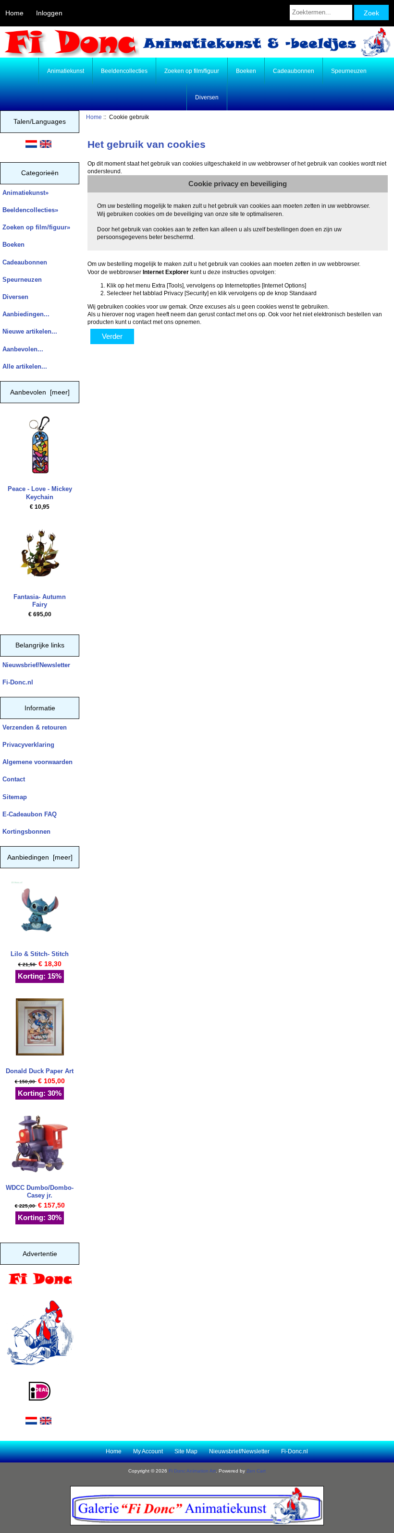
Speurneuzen (349, 71)
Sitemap (14, 797)
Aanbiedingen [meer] (40, 857)
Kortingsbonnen (26, 831)
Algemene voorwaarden (37, 762)
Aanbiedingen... (25, 314)
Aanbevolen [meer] (40, 392)
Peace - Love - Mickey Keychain (40, 492)
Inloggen (49, 13)
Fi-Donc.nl (17, 682)
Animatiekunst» (25, 192)
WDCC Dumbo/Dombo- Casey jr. (40, 1191)
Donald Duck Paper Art (40, 1071)
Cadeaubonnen (293, 71)
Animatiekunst (65, 71)
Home (14, 13)
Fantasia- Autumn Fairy (39, 600)
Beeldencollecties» (30, 210)
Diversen (207, 97)
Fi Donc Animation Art (192, 1470)
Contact (13, 779)
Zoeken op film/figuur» (36, 227)
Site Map (185, 1451)
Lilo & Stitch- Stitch (40, 954)
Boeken (246, 71)
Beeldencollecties (124, 71)
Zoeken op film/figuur (191, 71)
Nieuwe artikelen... (29, 331)
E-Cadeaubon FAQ (29, 814)
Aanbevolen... (22, 349)
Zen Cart (256, 1470)
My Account (148, 1451)
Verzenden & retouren (34, 727)
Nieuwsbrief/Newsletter (36, 665)
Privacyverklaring (28, 744)
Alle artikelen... (24, 366)
